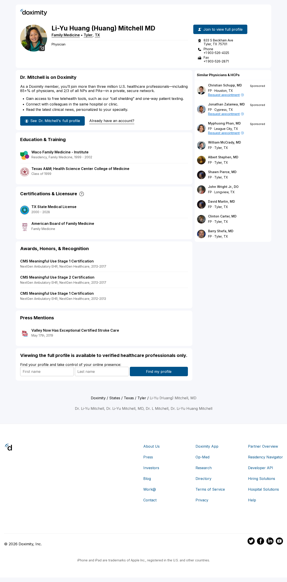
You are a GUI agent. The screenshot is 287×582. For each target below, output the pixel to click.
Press (148, 457)
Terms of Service (210, 489)
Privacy (202, 500)
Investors (151, 468)
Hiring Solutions (261, 478)
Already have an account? (111, 120)
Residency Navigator (265, 457)
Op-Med (202, 457)
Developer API (260, 468)
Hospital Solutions (263, 489)
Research (204, 468)
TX (97, 35)
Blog (147, 478)
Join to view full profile (223, 29)
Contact (150, 500)
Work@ (149, 489)
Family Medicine (66, 35)
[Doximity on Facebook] (260, 541)
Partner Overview (263, 446)
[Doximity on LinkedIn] (270, 541)
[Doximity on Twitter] (251, 541)
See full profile (55, 120)
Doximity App (207, 446)
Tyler (88, 35)
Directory (203, 478)
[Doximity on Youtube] (279, 541)
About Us (151, 446)
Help (252, 500)
